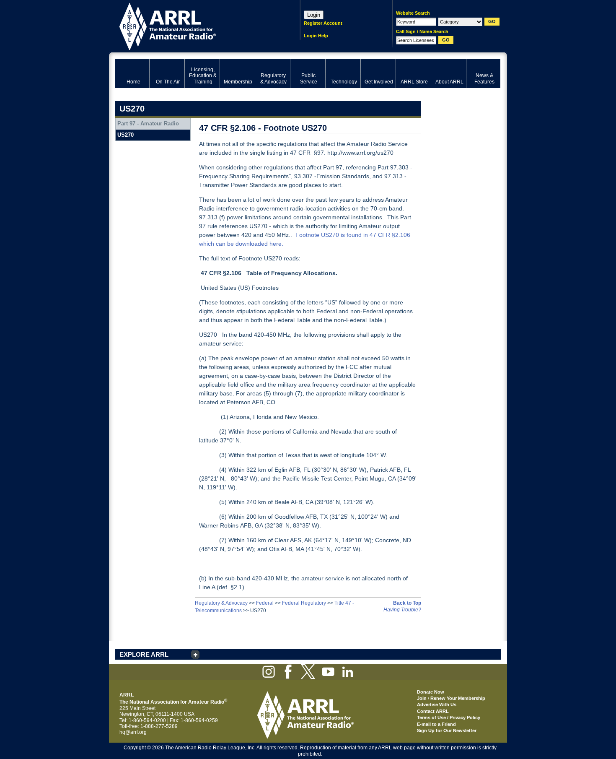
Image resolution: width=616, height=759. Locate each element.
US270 (125, 135)
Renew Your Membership (457, 698)
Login (313, 15)
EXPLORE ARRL (143, 654)
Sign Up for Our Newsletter (446, 730)
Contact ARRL (433, 711)
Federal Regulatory (304, 603)
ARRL (197, 25)
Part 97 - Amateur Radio (148, 123)
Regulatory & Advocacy (221, 603)
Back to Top (407, 603)
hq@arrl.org (133, 732)
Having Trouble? (402, 610)
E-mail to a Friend (436, 724)
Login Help (316, 35)
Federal (265, 603)
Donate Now (430, 691)
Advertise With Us (436, 704)
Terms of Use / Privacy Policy (448, 717)
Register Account (323, 23)
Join (422, 698)
